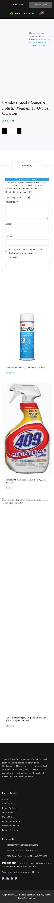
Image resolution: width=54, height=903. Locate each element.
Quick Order (7, 817)
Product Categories (10, 830)
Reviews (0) (27, 166)
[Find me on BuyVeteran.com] (7, 878)
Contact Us (7, 804)
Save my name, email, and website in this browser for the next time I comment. (25, 253)
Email (8, 236)
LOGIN (18, 14)
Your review (11, 202)
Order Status (7, 812)
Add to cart (35, 131)
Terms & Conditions (27, 898)
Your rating (10, 197)
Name (9, 224)
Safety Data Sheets (10, 826)
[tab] (27, 166)
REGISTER (29, 14)
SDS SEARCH (17, 5)
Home (32, 33)
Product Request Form (12, 821)
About (5, 799)
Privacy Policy (43, 894)
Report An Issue (9, 808)
